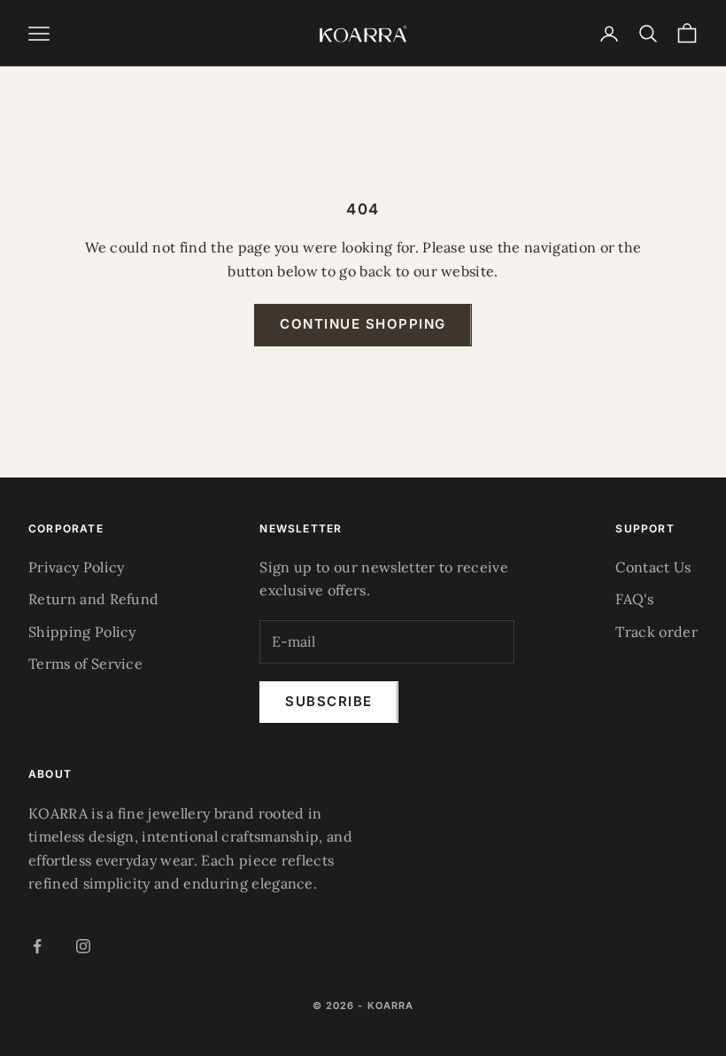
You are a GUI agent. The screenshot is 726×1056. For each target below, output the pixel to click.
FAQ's (634, 599)
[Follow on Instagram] (83, 946)
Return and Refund (93, 599)
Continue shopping (363, 323)
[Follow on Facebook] (37, 946)
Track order (656, 632)
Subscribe (329, 701)
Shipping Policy (82, 632)
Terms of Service (85, 663)
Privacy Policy (76, 567)
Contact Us (653, 567)
